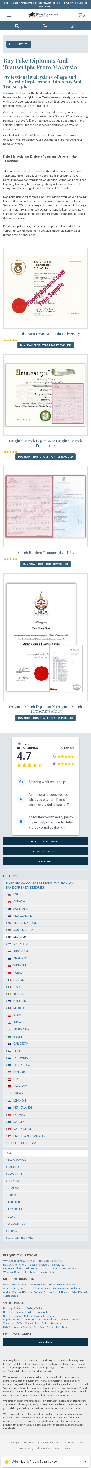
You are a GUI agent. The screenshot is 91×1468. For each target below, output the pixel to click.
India (17, 1022)
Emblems (14, 1202)
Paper (12, 1195)
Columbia (20, 1057)
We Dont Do (17, 1223)
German (48, 1292)
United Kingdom (25, 923)
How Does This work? (50, 1260)
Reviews (13, 1188)
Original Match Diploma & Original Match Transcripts (45, 443)
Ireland (19, 993)
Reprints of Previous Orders (18, 1319)
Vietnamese (11, 1295)
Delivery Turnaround (36, 1268)
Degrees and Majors (14, 1264)
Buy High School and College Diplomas (24, 1308)
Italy (17, 986)
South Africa (23, 930)
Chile (17, 1050)
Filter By (16, 44)
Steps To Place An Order (42, 1272)
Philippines (21, 1001)
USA (16, 894)
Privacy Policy (43, 1448)
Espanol (27, 1292)
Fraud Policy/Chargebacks (63, 1284)
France (18, 979)
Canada (19, 901)
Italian (65, 1292)
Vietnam (19, 965)
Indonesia (20, 951)
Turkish (83, 1292)
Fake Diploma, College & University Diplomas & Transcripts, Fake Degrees (40, 885)
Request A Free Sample (24, 1143)
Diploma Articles (41, 1288)
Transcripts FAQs (12, 1323)
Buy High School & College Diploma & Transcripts (30, 1315)
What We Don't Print (14, 1272)
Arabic (6, 1292)
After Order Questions (16, 1288)
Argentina (21, 1029)
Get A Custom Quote (45, 851)
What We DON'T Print (15, 1284)
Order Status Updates (64, 1268)
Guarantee (16, 1174)
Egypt (17, 1079)
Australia (20, 908)
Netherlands (22, 1107)
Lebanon (19, 1100)
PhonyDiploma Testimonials (68, 1288)
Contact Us (53, 1327)
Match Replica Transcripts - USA (45, 552)
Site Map (39, 1327)
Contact (67, 1448)
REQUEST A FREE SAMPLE (45, 841)
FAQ (8, 1153)
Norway (19, 1114)
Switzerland (22, 1129)
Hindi (57, 1292)
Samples (14, 1167)
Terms (12, 1230)
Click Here (45, 1341)
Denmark (20, 1072)
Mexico (18, 1008)
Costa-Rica (21, 1065)
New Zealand (22, 915)
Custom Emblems (47, 1319)
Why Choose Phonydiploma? (19, 1260)
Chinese (17, 1292)
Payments (15, 1209)
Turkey (18, 972)
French (38, 1292)
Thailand (20, 958)
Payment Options (12, 1268)
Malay (74, 1292)
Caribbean (20, 1043)
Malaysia (20, 937)
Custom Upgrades (70, 1319)
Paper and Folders (39, 1264)
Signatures (58, 1264)
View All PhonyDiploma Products (43, 1323)
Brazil (17, 1036)
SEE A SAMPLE (17, 1159)
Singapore (21, 944)
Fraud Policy (26, 1448)
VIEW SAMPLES (45, 861)
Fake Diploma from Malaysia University (45, 334)
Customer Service (21, 1237)
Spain (17, 1015)
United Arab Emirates (29, 1136)
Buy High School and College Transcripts (25, 1312)
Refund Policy (38, 1284)
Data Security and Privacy (17, 1327)
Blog (11, 1216)
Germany (20, 1086)
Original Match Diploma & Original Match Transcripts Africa (45, 709)
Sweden (19, 1121)
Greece (18, 1093)
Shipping (14, 1181)
